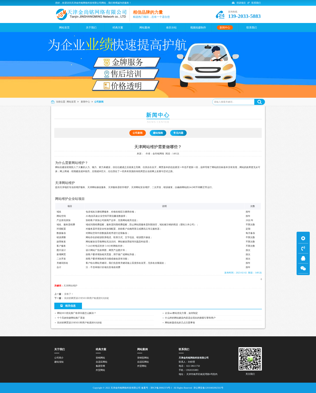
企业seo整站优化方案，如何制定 (181, 313)
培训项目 (241, 3)
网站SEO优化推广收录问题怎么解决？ (76, 313)
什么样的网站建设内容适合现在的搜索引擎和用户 (190, 318)
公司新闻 (99, 102)
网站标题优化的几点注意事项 (180, 322)
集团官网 (100, 366)
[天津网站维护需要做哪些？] (91, 14)
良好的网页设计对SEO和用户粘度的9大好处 (86, 298)
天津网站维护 (70, 285)
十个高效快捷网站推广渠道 (71, 318)
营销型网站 (143, 358)
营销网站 (100, 358)
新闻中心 (85, 102)
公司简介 (59, 358)
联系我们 (256, 3)
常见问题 (178, 133)
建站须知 (59, 362)
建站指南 (158, 133)
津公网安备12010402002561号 (208, 388)
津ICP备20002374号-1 (161, 388)
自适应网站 (101, 362)
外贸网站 (100, 370)
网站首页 (71, 102)
